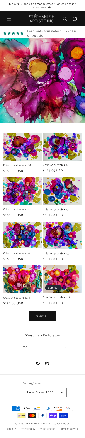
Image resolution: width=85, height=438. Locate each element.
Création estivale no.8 (16, 209)
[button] (9, 18)
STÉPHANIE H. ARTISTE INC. (40, 423)
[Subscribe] (64, 347)
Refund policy (27, 428)
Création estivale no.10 (17, 165)
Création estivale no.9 (56, 164)
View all (42, 316)
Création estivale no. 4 (16, 297)
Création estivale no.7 (56, 209)
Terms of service (69, 428)
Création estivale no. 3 (56, 297)
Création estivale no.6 (16, 253)
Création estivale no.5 (56, 253)
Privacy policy (47, 428)
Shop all (42, 82)
